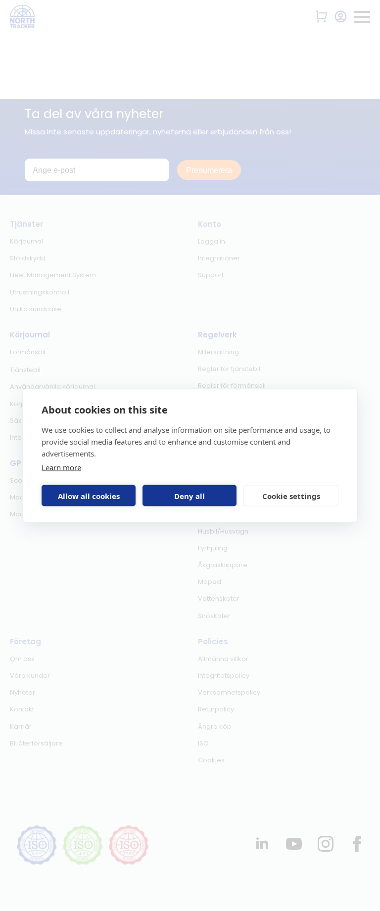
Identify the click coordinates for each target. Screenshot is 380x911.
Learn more (61, 467)
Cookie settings (291, 495)
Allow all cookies (89, 495)
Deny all (189, 495)
